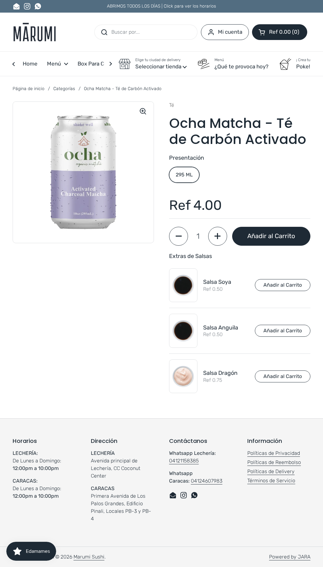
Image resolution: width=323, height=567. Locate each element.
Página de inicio (28, 88)
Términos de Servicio (271, 481)
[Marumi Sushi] (34, 32)
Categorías (64, 88)
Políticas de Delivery (271, 471)
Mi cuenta (230, 32)
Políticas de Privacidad (273, 453)
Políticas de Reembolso (274, 462)
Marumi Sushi (88, 557)
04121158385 (184, 461)
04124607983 (206, 481)
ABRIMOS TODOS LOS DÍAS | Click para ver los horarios (161, 6)
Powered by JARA (289, 557)
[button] (279, 32)
